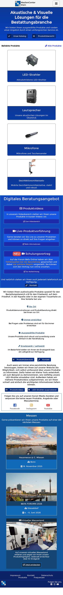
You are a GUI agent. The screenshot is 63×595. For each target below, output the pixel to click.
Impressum (15, 575)
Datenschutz (47, 575)
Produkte (22, 577)
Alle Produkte (54, 45)
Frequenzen (39, 577)
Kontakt (31, 575)
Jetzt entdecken (32, 565)
